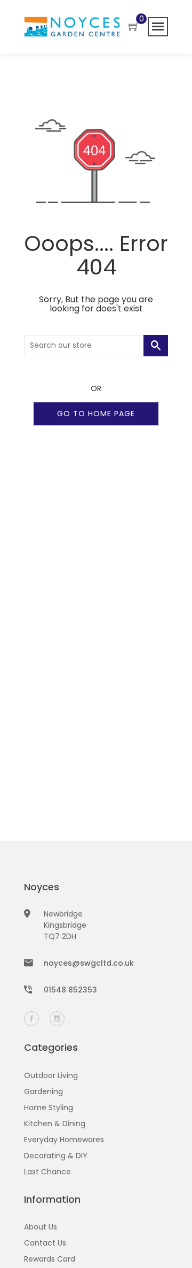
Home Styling (48, 1107)
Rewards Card (49, 1259)
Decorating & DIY (55, 1155)
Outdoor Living (51, 1075)
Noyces (41, 886)
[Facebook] (31, 1018)
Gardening (43, 1091)
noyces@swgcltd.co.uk (89, 963)
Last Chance (47, 1171)
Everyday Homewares (64, 1139)
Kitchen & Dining (54, 1123)
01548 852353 (70, 989)
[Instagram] (57, 1018)
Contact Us (45, 1243)
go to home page (96, 413)
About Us (40, 1226)
